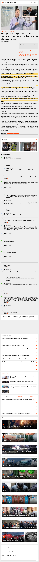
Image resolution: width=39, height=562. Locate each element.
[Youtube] (8, 555)
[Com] (15, 555)
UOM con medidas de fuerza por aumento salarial (29, 50)
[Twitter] (10, 555)
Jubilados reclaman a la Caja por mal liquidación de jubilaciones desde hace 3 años (28, 52)
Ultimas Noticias (11, 31)
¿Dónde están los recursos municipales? (12, 502)
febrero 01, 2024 (11, 168)
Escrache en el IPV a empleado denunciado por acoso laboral (9, 148)
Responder (8, 165)
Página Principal (11, 551)
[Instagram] (5, 555)
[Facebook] (3, 555)
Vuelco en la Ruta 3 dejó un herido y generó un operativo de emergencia (21, 381)
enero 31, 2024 (9, 157)
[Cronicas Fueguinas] (11, 3)
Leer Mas (3, 430)
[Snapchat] (13, 555)
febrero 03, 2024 (9, 305)
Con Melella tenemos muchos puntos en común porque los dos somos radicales (28, 55)
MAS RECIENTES (5, 373)
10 (3, 536)
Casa (2, 31)
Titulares (6, 31)
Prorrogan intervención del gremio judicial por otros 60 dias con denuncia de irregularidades (28, 147)
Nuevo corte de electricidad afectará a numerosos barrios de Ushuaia (18, 527)
